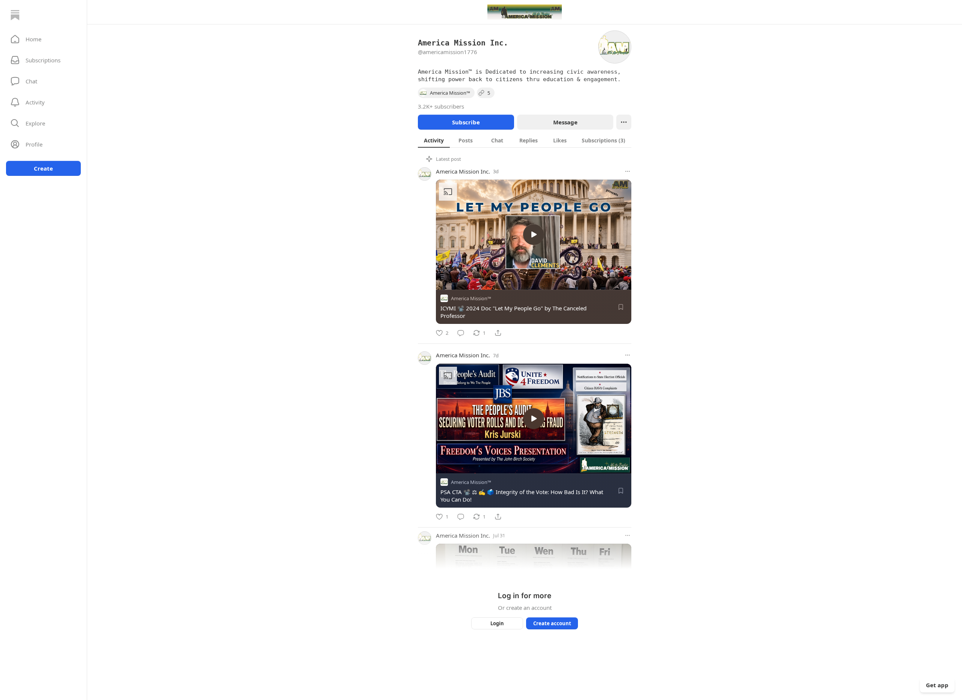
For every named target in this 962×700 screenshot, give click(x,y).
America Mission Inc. (463, 171)
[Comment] (460, 333)
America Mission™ (471, 298)
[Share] (498, 333)
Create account (552, 623)
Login (497, 623)
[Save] (621, 307)
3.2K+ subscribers (441, 106)
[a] (533, 234)
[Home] (15, 15)
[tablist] (524, 140)
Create (43, 168)
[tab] (434, 140)
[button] (43, 39)
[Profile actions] (623, 122)
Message (565, 122)
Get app (937, 685)
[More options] (628, 171)
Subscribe (466, 122)
